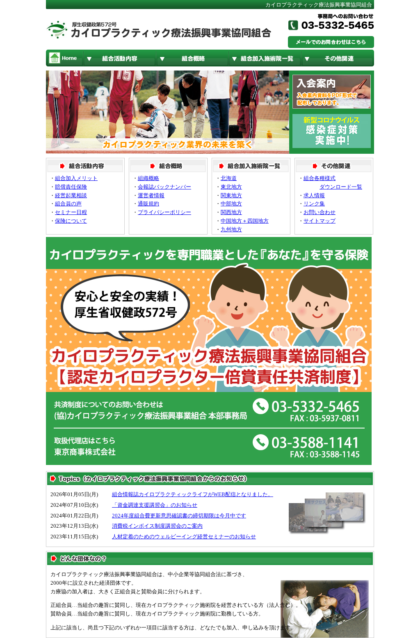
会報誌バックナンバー (164, 187)
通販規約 (148, 204)
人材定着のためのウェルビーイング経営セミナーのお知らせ (184, 536)
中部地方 (231, 204)
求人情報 (314, 195)
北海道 (229, 178)
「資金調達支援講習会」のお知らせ (154, 505)
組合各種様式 (320, 178)
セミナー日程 (71, 212)
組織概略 (148, 178)
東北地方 (231, 187)
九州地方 (231, 229)
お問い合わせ (320, 212)
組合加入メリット (76, 178)
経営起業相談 (71, 195)
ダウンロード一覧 (341, 187)
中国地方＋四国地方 (245, 221)
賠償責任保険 (71, 187)
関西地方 (231, 212)
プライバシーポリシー (164, 212)
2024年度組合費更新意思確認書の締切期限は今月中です (179, 516)
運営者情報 (151, 195)
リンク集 (314, 204)
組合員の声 (68, 204)
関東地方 (231, 195)
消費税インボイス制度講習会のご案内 (157, 526)
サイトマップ (320, 221)
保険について (71, 221)
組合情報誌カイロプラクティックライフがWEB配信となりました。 (192, 494)
